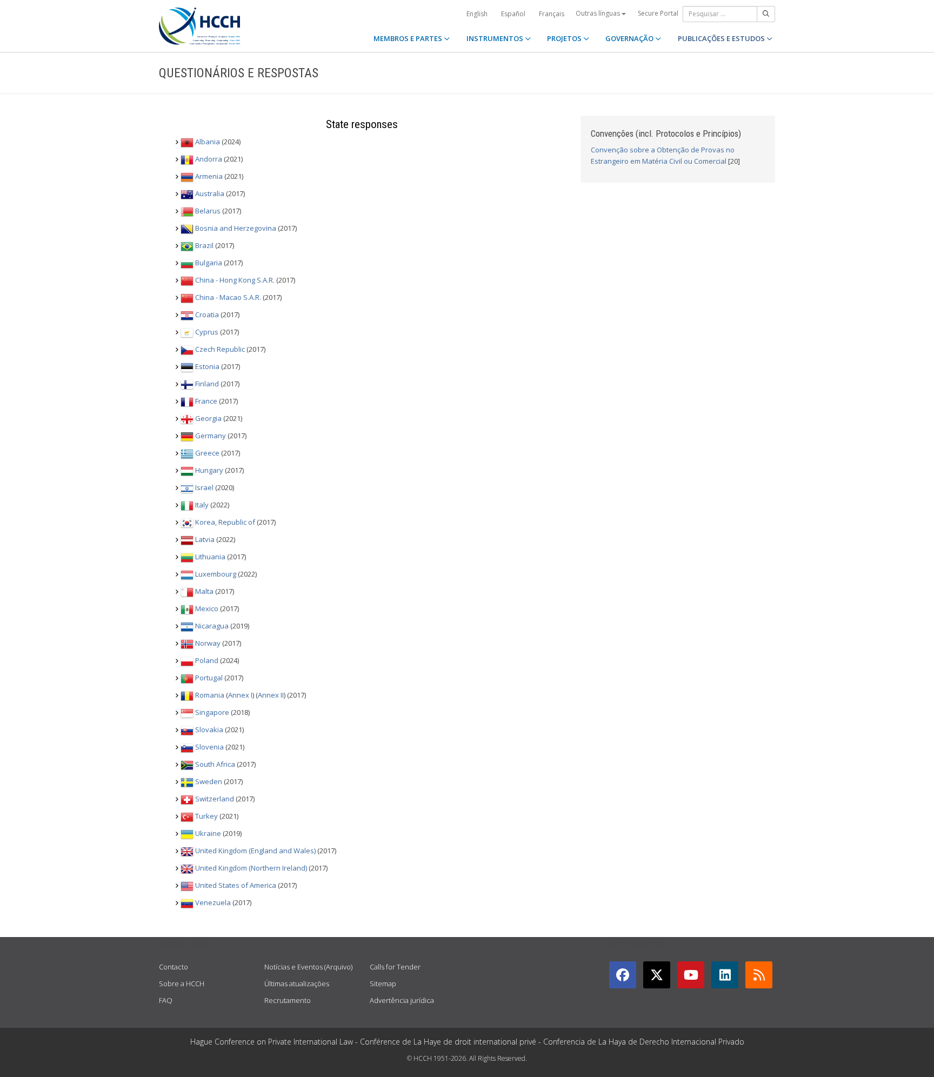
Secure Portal (658, 13)
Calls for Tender (395, 967)
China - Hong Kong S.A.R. (235, 280)
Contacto (173, 967)
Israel (204, 488)
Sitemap (383, 983)
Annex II (271, 695)
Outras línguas (599, 13)
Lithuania (210, 557)
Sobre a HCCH (181, 983)
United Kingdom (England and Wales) (255, 851)
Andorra (208, 159)
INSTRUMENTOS (495, 38)
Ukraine (208, 834)
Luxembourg (215, 574)
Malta (204, 592)
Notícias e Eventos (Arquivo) (308, 967)
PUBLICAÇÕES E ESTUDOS (722, 38)
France (206, 401)
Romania (209, 695)
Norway (208, 643)
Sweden (208, 782)
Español (513, 13)
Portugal (209, 678)
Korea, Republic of (225, 522)
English (477, 13)
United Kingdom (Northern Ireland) (251, 868)
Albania (207, 142)
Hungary (209, 471)
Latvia (205, 540)
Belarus (208, 211)
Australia (209, 194)
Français (551, 13)
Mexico (206, 609)
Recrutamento (287, 1000)
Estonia (207, 367)
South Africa (215, 765)
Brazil (204, 246)
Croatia (207, 315)
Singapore (212, 713)
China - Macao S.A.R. (228, 298)
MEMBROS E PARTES (408, 38)
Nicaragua (212, 626)
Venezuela (213, 903)
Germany (210, 436)
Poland (206, 661)
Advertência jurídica (402, 1000)
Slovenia (209, 747)
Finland (207, 384)
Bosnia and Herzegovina (235, 228)
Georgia (208, 419)
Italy (202, 505)
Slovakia (209, 730)
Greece (207, 453)
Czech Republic (220, 349)
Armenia (209, 177)
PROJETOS (565, 38)
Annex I (240, 695)
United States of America (235, 886)
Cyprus (206, 332)
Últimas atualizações (296, 983)
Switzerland (214, 799)
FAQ (165, 1000)
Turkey (206, 816)
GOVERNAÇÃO (630, 38)
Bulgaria (208, 263)
